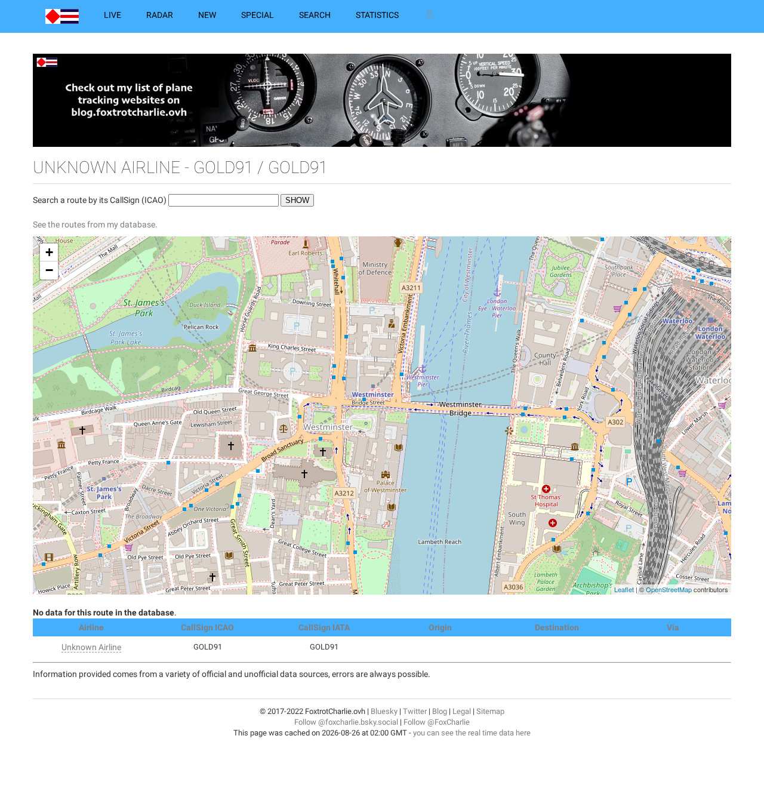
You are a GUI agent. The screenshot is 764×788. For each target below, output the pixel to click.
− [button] (49, 270)
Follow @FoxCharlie (436, 722)
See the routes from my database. (95, 224)
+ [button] (49, 252)
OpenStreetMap (669, 589)
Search (315, 15)
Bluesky (384, 711)
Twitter (415, 711)
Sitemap (490, 711)
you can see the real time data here (472, 732)
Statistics (377, 15)
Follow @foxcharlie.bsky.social (346, 722)
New (207, 15)
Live (112, 15)
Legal (461, 711)
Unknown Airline (91, 647)
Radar (159, 15)
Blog (439, 711)
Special (257, 15)
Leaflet (624, 589)
